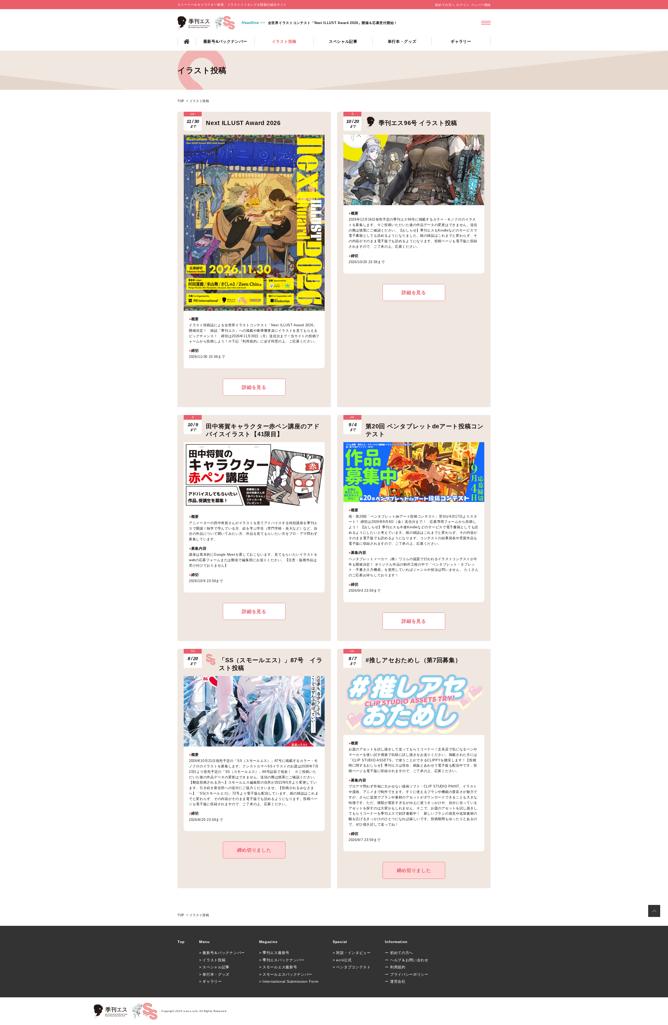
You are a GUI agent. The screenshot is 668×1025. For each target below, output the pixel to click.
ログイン (462, 5)
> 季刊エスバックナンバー (282, 960)
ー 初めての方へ (399, 953)
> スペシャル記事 (214, 967)
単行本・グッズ (402, 41)
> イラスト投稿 (212, 960)
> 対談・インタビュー (352, 953)
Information (396, 942)
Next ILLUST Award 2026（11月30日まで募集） (308, 23)
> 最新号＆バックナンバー (222, 953)
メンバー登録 (481, 5)
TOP (186, 41)
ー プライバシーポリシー (406, 974)
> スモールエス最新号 (278, 967)
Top (181, 942)
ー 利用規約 (395, 967)
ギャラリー (461, 41)
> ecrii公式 (342, 960)
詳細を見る (254, 387)
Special (340, 942)
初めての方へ (445, 5)
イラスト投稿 (284, 41)
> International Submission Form (289, 981)
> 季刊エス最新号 (274, 953)
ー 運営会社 (395, 981)
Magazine (268, 942)
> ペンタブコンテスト (352, 967)
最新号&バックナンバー (225, 41)
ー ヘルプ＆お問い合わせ (406, 960)
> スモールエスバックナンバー (286, 974)
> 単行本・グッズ (214, 974)
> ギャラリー (210, 981)
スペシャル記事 (343, 41)
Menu (204, 942)
